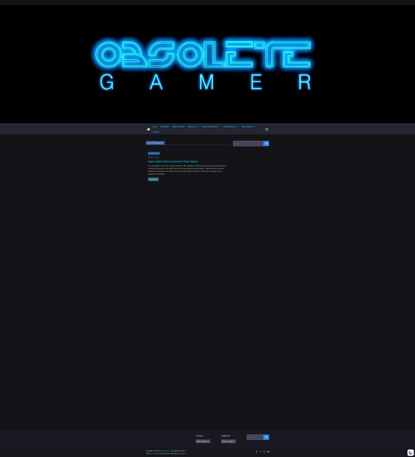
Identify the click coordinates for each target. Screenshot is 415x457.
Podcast (156, 132)
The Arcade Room (154, 153)
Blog (155, 127)
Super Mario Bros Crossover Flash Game (173, 161)
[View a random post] (266, 129)
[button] (218, 126)
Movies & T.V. (193, 127)
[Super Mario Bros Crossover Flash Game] (188, 150)
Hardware (164, 127)
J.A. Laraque (156, 157)
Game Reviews (247, 127)
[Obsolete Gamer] (148, 129)
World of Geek (178, 127)
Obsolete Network (209, 127)
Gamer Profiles (229, 127)
